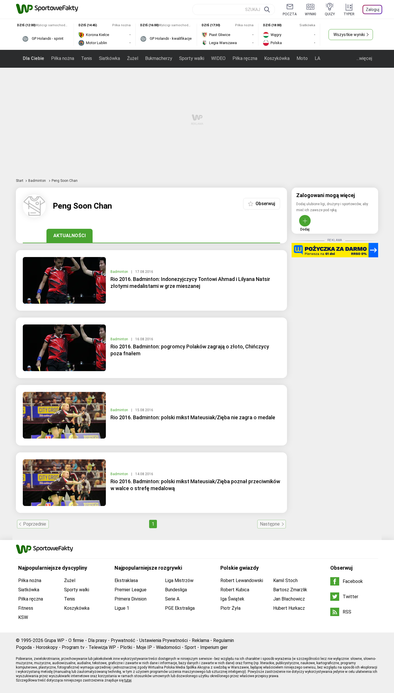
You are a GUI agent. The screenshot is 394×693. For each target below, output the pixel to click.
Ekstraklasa (126, 580)
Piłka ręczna (244, 58)
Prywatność (123, 640)
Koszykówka (277, 58)
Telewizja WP (102, 647)
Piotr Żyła (230, 608)
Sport (190, 647)
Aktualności (69, 235)
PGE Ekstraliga (180, 608)
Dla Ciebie (33, 58)
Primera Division (131, 599)
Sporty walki (191, 58)
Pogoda (24, 647)
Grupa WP (54, 640)
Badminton (37, 181)
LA (317, 58)
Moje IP (144, 647)
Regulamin (223, 640)
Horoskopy (47, 647)
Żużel (132, 58)
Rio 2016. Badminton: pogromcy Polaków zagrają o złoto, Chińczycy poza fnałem (189, 349)
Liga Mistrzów (179, 580)
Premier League (131, 589)
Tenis (86, 58)
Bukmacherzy (158, 58)
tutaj (128, 680)
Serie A (172, 599)
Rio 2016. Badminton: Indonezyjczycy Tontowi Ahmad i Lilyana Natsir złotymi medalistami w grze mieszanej (190, 282)
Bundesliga (176, 589)
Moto (302, 58)
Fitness (25, 608)
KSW (23, 617)
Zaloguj (372, 9)
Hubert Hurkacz (289, 608)
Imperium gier (214, 647)
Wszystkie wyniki (349, 34)
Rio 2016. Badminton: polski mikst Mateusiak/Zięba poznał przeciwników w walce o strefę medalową (195, 484)
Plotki (126, 647)
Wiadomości (168, 647)
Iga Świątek (232, 599)
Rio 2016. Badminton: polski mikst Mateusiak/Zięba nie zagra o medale (192, 417)
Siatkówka (109, 58)
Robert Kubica (234, 589)
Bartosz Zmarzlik (290, 589)
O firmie (76, 640)
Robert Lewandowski (241, 580)
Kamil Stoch (285, 580)
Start (19, 181)
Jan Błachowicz (289, 599)
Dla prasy (97, 640)
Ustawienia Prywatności (163, 640)
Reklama (200, 640)
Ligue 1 (122, 608)
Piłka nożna (62, 58)
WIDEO (218, 58)
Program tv (73, 647)
